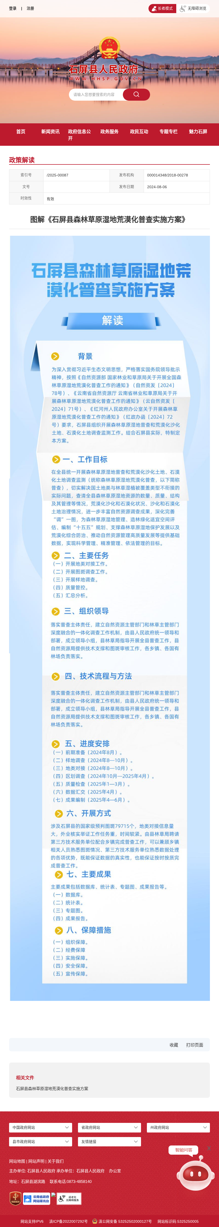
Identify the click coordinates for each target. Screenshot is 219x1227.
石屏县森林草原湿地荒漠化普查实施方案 (52, 1088)
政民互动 (139, 131)
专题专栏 (168, 131)
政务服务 (109, 131)
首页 (20, 131)
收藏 (174, 1045)
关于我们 (56, 1161)
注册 (30, 8)
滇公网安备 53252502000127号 (125, 1222)
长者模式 (165, 8)
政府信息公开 (79, 135)
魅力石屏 (198, 131)
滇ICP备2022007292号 (68, 1222)
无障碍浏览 (197, 8)
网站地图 (17, 1161)
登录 (13, 8)
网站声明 (36, 1161)
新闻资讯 (50, 131)
